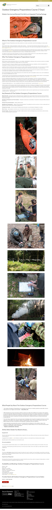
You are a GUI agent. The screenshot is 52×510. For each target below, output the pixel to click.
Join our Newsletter (30, 499)
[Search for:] (44, 0)
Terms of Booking (17, 493)
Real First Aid (9, 47)
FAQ (27, 497)
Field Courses (29, 494)
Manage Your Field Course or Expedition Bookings (19, 495)
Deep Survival (40, 83)
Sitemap (28, 498)
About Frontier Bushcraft (31, 491)
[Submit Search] (39, 0)
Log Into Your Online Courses (19, 496)
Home (28, 490)
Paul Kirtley (9, 474)
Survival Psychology (33, 76)
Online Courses (29, 495)
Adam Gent (14, 474)
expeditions (10, 50)
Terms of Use (16, 490)
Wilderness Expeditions (30, 496)
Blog (27, 493)
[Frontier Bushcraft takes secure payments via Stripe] (7, 494)
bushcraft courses (9, 486)
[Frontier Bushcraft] (9, 4)
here (13, 438)
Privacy (15, 491)
